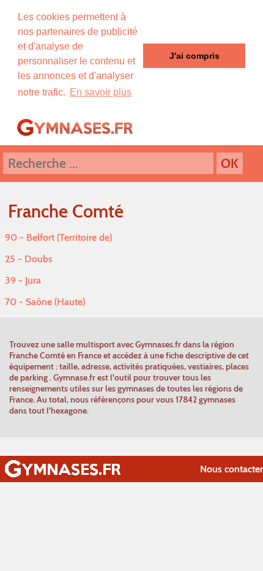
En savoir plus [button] (101, 92)
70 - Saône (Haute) (45, 302)
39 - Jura (23, 280)
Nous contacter (231, 469)
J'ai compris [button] (194, 56)
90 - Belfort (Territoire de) (58, 237)
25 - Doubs (29, 259)
